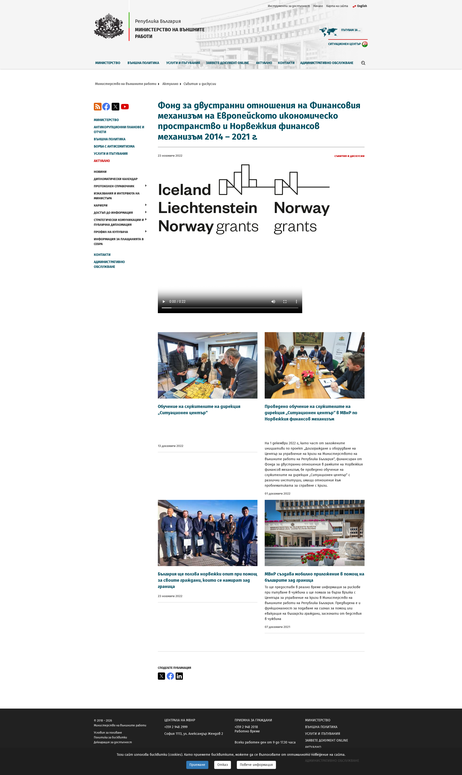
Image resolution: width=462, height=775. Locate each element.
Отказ (222, 765)
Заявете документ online (227, 63)
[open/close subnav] (146, 185)
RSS (98, 106)
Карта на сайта (337, 6)
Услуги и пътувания (183, 63)
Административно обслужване (326, 63)
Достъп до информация (113, 212)
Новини (100, 172)
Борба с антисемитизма (114, 146)
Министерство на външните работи (125, 84)
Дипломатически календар (116, 179)
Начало (318, 6)
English (362, 6)
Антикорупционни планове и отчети (119, 129)
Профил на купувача (111, 232)
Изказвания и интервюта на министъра (117, 196)
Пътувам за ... (350, 30)
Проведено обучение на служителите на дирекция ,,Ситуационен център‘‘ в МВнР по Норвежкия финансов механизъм (311, 413)
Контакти (286, 63)
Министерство (107, 63)
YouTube (125, 106)
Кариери (101, 205)
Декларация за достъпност (113, 742)
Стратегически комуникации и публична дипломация (119, 222)
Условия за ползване (108, 732)
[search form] (363, 63)
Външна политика (143, 63)
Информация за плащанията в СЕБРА (119, 241)
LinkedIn (179, 676)
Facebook (106, 106)
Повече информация (256, 765)
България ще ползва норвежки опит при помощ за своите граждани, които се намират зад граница (207, 580)
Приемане (197, 765)
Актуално (264, 63)
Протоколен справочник (114, 186)
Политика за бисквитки (110, 737)
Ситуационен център (344, 44)
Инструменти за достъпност (289, 6)
